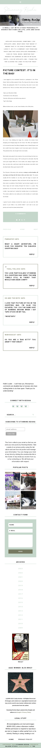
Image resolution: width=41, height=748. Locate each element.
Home (22, 229)
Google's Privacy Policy (24, 712)
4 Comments (20, 213)
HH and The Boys (12, 298)
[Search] (33, 415)
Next (36, 229)
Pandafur (9, 239)
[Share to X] (19, 220)
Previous (7, 229)
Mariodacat (10, 335)
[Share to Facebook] (16, 220)
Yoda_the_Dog (13, 269)
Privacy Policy (25, 739)
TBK (33, 746)
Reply (32, 254)
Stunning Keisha (22, 744)
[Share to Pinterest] (24, 220)
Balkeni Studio (11, 746)
